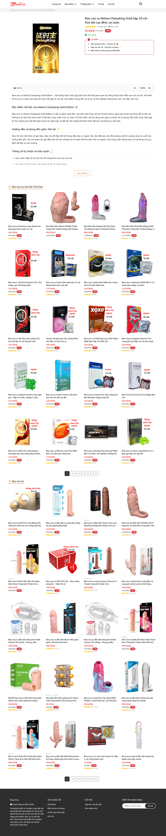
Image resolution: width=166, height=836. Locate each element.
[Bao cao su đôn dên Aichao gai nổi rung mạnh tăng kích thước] (139, 677)
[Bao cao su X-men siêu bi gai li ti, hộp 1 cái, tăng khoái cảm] (101, 735)
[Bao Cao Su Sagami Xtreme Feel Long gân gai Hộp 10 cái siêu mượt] (139, 319)
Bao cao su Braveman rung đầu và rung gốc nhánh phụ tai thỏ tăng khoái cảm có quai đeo (137, 584)
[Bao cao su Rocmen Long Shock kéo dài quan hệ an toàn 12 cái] (25, 207)
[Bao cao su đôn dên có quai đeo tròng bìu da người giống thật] (63, 501)
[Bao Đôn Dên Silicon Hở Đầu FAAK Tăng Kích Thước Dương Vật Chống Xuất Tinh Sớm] (63, 207)
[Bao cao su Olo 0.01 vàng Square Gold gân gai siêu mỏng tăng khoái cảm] (25, 432)
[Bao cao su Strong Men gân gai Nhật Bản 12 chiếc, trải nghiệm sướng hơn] (101, 432)
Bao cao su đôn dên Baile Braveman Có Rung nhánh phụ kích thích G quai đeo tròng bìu (62, 759)
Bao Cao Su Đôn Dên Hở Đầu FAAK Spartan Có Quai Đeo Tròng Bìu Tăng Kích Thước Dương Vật (138, 526)
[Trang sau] (96, 473)
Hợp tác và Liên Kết (93, 804)
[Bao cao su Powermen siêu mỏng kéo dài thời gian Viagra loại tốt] (101, 375)
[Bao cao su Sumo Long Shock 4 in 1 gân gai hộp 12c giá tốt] (139, 432)
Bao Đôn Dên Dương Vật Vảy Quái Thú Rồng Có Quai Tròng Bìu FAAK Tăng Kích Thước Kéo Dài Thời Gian (100, 229)
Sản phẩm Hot (91, 808)
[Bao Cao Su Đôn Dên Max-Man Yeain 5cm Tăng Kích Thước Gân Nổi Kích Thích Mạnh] (139, 618)
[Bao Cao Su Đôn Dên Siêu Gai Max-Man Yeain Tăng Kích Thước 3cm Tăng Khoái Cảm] (25, 560)
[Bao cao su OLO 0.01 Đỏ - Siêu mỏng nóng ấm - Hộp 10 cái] (63, 560)
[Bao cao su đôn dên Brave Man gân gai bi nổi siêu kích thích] (63, 618)
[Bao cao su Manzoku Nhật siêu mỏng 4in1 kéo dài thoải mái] (101, 263)
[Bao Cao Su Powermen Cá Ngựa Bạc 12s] (139, 375)
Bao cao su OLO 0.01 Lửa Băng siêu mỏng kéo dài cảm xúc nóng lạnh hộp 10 (25, 526)
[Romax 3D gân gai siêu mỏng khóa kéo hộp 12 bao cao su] (63, 319)
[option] (46, 48)
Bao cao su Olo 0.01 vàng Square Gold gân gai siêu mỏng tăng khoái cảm (24, 453)
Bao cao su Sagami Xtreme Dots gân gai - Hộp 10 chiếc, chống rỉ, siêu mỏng (25, 397)
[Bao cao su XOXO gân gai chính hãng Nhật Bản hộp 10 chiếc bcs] (101, 319)
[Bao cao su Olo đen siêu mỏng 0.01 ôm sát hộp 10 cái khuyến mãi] (25, 319)
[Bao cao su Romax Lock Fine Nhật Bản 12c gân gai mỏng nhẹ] (63, 432)
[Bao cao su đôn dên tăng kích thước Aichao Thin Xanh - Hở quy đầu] (25, 618)
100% (142, 88)
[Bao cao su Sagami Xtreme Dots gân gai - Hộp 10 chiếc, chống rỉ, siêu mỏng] (25, 375)
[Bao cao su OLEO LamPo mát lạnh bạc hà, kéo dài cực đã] (63, 375)
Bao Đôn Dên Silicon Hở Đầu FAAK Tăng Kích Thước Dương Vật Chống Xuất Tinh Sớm (62, 229)
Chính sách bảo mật (56, 812)
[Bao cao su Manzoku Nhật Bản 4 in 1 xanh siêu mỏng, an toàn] (139, 263)
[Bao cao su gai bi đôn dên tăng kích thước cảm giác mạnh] (139, 735)
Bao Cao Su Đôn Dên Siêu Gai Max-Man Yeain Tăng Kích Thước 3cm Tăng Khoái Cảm (24, 584)
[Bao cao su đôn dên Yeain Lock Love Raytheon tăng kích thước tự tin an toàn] (101, 501)
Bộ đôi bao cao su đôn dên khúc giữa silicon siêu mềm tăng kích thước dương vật (24, 701)
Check (150, 806)
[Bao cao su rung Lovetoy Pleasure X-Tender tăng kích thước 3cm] (101, 560)
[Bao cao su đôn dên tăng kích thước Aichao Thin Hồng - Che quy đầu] (101, 618)
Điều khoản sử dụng (56, 808)
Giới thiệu (52, 804)
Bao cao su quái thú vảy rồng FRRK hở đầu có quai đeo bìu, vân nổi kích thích (100, 701)
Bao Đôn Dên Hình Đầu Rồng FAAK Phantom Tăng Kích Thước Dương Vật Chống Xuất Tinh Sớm (139, 229)
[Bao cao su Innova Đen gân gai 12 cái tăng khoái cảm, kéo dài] (63, 263)
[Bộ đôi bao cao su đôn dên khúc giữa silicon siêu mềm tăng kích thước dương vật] (25, 677)
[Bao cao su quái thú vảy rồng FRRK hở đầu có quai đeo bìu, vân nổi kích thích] (101, 677)
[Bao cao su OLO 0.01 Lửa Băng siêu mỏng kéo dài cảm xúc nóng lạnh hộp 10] (25, 501)
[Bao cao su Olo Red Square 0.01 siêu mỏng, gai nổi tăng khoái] (25, 263)
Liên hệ (51, 816)
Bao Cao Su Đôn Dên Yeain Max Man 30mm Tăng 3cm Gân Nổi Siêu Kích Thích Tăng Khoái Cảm (25, 759)
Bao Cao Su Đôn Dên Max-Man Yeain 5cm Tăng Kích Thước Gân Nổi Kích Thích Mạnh (138, 642)
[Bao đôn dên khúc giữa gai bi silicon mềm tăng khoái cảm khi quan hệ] (63, 677)
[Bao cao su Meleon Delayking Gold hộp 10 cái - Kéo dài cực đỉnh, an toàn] (46, 48)
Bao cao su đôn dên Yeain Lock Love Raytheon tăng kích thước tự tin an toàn (100, 526)
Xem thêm (82, 173)
